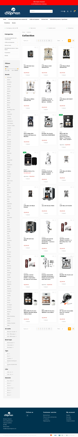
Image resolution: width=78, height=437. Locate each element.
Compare (28, 75)
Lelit (8, 210)
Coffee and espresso (34, 19)
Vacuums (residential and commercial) (17, 19)
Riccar (8, 263)
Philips (8, 242)
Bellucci (8, 95)
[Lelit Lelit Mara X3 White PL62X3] (66, 159)
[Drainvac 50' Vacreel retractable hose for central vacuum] (66, 299)
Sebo (8, 279)
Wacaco (9, 311)
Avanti (8, 88)
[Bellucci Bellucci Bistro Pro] (30, 159)
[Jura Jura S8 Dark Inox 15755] (30, 227)
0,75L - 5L (10, 372)
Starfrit (8, 286)
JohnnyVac (9, 192)
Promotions (7, 22)
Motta (8, 224)
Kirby (8, 199)
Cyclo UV (9, 132)
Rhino (8, 258)
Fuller (8, 169)
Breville (8, 107)
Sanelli (8, 274)
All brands (9, 77)
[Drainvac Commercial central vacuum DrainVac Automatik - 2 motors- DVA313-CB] (48, 227)
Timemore (9, 291)
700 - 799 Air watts (11, 334)
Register (68, 415)
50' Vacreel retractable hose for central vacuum (66, 312)
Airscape (9, 84)
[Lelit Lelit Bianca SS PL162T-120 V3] (66, 87)
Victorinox (9, 307)
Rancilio (9, 254)
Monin (8, 222)
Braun (8, 105)
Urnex (8, 297)
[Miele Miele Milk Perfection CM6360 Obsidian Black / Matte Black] (30, 299)
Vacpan (8, 300)
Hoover (8, 183)
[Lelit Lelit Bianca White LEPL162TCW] (30, 87)
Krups (8, 201)
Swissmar (9, 288)
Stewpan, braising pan (12, 361)
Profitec (8, 245)
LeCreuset (9, 208)
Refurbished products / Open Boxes (58, 19)
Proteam (9, 247)
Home (4, 19)
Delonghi (9, 141)
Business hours (46, 415)
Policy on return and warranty (49, 417)
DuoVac (9, 148)
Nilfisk (8, 226)
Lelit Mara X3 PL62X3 (66, 205)
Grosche (9, 176)
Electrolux (9, 153)
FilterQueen (9, 164)
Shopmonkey (33, 435)
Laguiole (9, 206)
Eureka (8, 157)
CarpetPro (9, 118)
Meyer (8, 215)
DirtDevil (9, 144)
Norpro (8, 229)
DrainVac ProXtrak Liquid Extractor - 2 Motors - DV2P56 (47, 100)
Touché (8, 293)
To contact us (46, 419)
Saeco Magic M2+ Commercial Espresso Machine (30, 135)
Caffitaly (9, 116)
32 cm (9, 395)
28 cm (9, 390)
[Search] (51, 11)
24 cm (9, 385)
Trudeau (9, 295)
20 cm (9, 383)
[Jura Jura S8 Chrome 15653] (48, 193)
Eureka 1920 (9, 160)
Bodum (8, 102)
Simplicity (9, 284)
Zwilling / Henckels (11, 323)
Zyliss (8, 325)
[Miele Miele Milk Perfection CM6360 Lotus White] (48, 299)
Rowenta (9, 265)
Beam (8, 93)
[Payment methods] (51, 435)
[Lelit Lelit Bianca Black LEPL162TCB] (66, 54)
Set (8, 353)
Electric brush (10, 342)
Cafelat (8, 111)
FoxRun (8, 167)
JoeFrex (8, 190)
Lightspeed (25, 435)
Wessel (8, 318)
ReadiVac (9, 256)
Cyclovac (9, 134)
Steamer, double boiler (12, 365)
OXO (8, 233)
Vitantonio (9, 309)
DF (7, 137)
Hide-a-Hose (10, 180)
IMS (8, 185)
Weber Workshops (11, 316)
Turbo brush (10, 345)
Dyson (8, 150)
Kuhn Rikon (9, 203)
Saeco (8, 270)
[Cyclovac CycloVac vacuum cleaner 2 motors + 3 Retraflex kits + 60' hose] (66, 227)
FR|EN (62, 11)
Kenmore (9, 196)
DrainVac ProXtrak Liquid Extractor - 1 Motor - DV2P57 (47, 173)
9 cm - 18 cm (10, 380)
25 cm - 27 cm (10, 388)
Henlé (8, 178)
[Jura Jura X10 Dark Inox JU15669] (30, 54)
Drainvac (9, 146)
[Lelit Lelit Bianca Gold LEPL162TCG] (48, 54)
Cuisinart (9, 128)
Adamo (8, 79)
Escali (8, 155)
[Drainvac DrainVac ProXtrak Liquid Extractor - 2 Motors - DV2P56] (48, 87)
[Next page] (51, 40)
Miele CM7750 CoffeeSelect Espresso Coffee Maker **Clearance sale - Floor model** (66, 136)
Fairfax (8, 162)
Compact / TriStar (11, 125)
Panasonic (9, 240)
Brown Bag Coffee (11, 109)
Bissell (8, 100)
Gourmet (9, 173)
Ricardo (9, 261)
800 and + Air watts (12, 331)
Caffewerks (9, 114)
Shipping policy (46, 420)
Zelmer (8, 320)
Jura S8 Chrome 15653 (48, 205)
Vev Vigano (9, 304)
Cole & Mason (10, 123)
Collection (29, 32)
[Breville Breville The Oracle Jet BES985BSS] (66, 263)
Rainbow (9, 252)
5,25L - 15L (10, 374)
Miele (8, 219)
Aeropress (9, 82)
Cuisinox (9, 130)
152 (49, 40)
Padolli (8, 238)
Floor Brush (10, 347)
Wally (8, 314)
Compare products (70, 420)
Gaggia (8, 171)
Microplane (9, 217)
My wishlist (68, 419)
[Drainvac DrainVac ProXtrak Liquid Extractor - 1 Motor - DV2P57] (48, 159)
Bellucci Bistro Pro (29, 171)
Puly (8, 249)
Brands (14, 22)
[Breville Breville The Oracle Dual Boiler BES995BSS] (48, 121)
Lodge (8, 212)
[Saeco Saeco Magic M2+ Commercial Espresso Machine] (30, 121)
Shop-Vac (9, 281)
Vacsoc (8, 302)
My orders (68, 417)
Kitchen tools (44, 19)
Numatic (9, 231)
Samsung (9, 272)
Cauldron (9, 358)
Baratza (8, 91)
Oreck (8, 235)
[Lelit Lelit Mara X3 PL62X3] (66, 193)
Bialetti (8, 98)
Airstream (9, 86)
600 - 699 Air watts (12, 336)
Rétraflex (9, 268)
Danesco (9, 139)
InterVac (9, 187)
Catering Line (10, 121)
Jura (8, 194)
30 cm (9, 392)
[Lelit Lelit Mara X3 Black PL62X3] (30, 193)
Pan (8, 356)
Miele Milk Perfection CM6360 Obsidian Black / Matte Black (30, 312)
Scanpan (9, 277)
